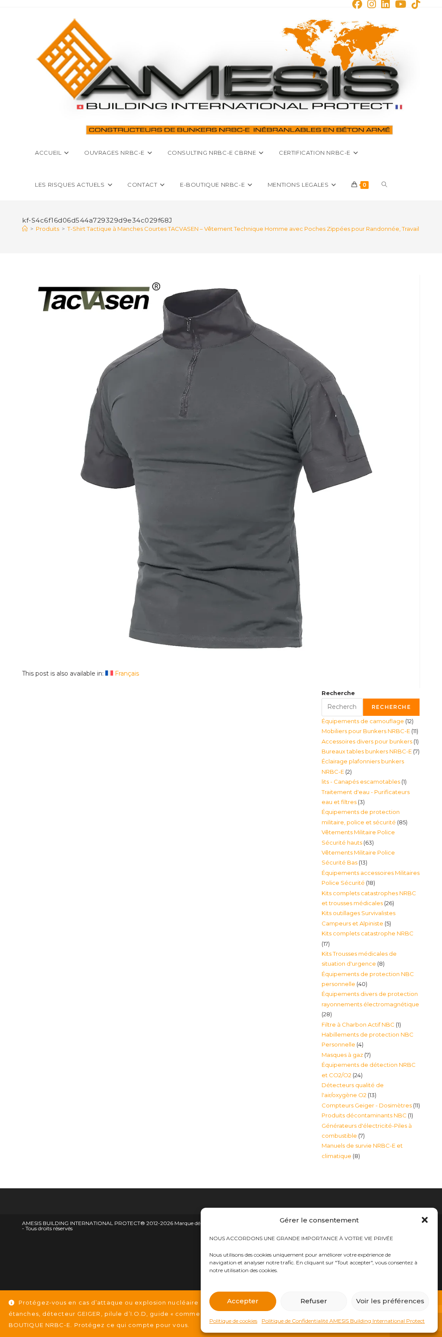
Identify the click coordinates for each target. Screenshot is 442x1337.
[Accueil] (25, 228)
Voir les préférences (390, 1301)
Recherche (338, 692)
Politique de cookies (233, 1321)
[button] (424, 1220)
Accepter (243, 1301)
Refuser (313, 1301)
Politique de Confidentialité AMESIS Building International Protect (343, 1321)
